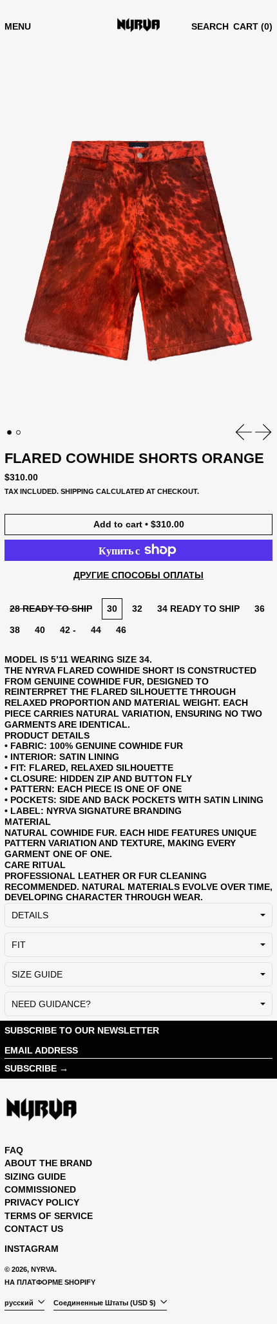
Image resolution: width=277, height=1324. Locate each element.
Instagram (32, 1249)
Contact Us (34, 1229)
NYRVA (43, 1269)
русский (20, 1303)
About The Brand (48, 1163)
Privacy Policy (42, 1202)
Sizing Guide (35, 1176)
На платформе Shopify (50, 1282)
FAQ (14, 1150)
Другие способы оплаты (138, 575)
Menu (18, 26)
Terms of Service (49, 1216)
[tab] (9, 432)
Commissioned (40, 1189)
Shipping (77, 491)
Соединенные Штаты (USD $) (105, 1303)
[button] (210, 26)
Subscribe (31, 1068)
